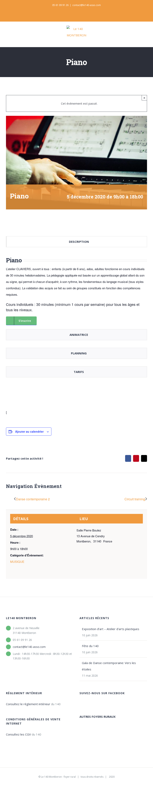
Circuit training (135, 499)
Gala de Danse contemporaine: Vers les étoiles (109, 666)
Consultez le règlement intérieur (28, 704)
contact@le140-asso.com (86, 5)
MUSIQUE (17, 561)
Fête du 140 (90, 646)
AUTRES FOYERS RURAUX (97, 717)
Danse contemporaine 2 (33, 499)
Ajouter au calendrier (29, 431)
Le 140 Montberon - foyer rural (58, 776)
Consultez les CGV (18, 734)
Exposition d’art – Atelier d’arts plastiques (110, 629)
